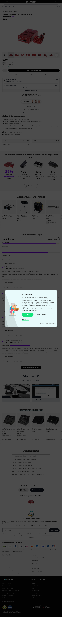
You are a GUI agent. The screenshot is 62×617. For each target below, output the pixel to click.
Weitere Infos (25, 319)
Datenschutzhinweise (51, 323)
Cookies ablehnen (41, 314)
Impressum (42, 323)
